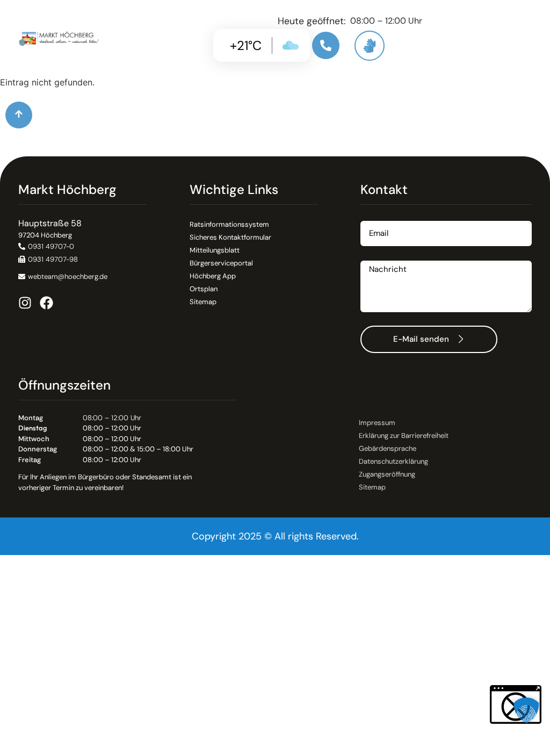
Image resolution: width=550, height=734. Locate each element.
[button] (48, 259)
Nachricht (379, 257)
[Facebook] (46, 303)
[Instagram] (25, 303)
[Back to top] (18, 115)
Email (371, 217)
